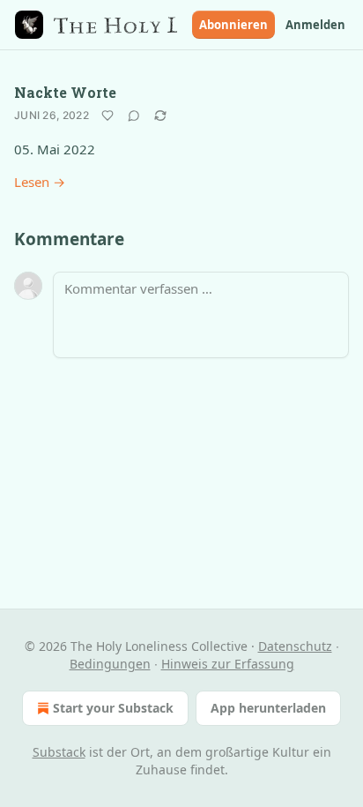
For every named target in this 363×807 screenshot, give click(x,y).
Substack (59, 751)
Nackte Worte (65, 92)
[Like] (107, 115)
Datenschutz (295, 646)
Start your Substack (113, 707)
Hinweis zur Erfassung (227, 663)
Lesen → (39, 182)
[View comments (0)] (133, 115)
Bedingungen (110, 663)
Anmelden (315, 25)
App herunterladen (268, 707)
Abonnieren (233, 25)
